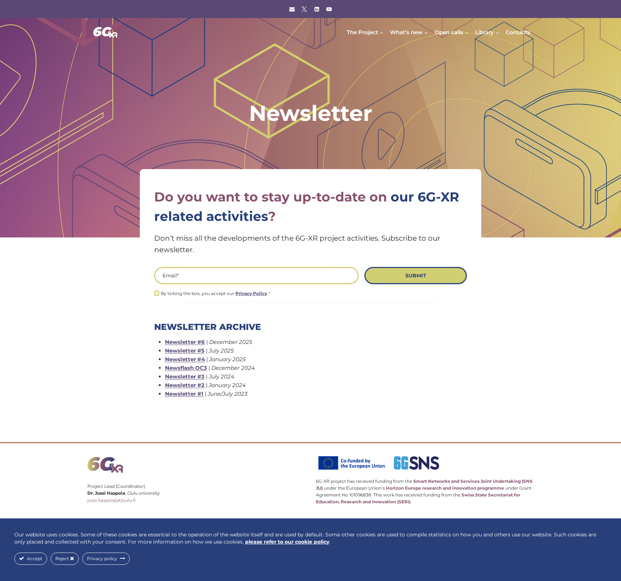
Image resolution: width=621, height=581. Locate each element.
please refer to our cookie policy (287, 542)
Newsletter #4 (185, 359)
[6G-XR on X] (304, 9)
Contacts (518, 32)
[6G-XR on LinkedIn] (316, 9)
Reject (62, 558)
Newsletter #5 (184, 350)
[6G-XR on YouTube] (329, 9)
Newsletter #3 (184, 376)
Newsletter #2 (184, 385)
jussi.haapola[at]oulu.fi (111, 500)
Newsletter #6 (185, 342)
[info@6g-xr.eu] (291, 9)
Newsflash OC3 (186, 367)
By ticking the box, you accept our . (216, 293)
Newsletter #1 (184, 393)
